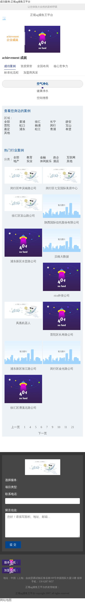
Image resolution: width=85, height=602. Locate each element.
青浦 (53, 129)
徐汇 (38, 121)
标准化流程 (11, 72)
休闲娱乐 (46, 161)
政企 (56, 157)
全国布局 (43, 66)
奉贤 (68, 129)
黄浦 (22, 121)
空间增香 (42, 98)
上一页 (15, 427)
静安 (68, 121)
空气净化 (42, 83)
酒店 (56, 161)
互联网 (71, 157)
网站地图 (6, 600)
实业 (29, 161)
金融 (43, 157)
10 (58, 427)
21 (72, 427)
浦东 (22, 129)
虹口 (22, 125)
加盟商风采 (31, 72)
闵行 (53, 125)
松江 (38, 129)
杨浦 (38, 125)
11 (65, 427)
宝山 (68, 125)
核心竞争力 (61, 66)
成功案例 (10, 66)
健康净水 (42, 91)
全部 (7, 121)
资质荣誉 (26, 66)
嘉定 (7, 129)
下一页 (42, 433)
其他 (7, 132)
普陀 (7, 125)
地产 (16, 161)
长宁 (53, 121)
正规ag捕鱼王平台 (41, 15)
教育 (29, 157)
